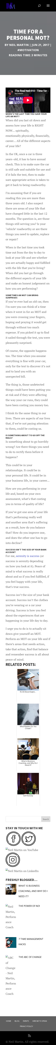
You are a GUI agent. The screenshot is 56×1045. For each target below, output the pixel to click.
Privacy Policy (26, 1026)
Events (26, 1021)
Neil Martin (19, 45)
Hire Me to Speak (39, 1021)
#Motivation (28, 50)
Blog (17, 1021)
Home (8, 1021)
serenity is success (27, 556)
